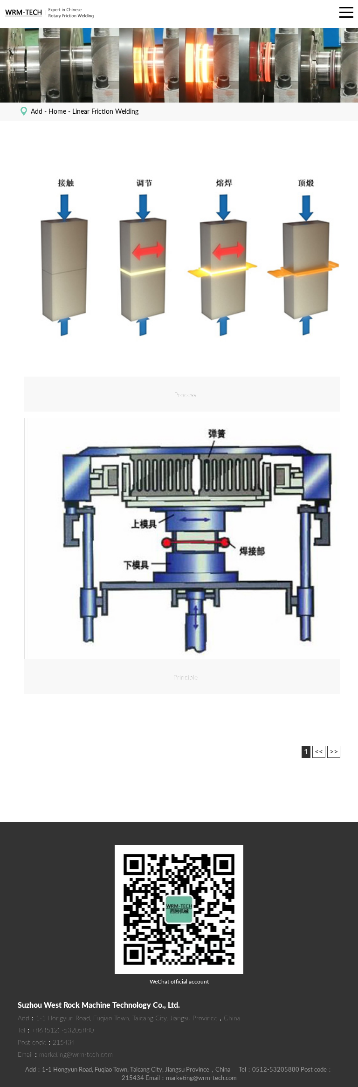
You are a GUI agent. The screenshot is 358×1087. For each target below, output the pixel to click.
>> (334, 752)
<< (319, 752)
